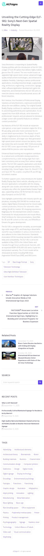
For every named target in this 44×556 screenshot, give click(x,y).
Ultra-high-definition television (15, 272)
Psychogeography (9, 522)
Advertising (7, 449)
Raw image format (20, 262)
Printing (6, 517)
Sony (32, 262)
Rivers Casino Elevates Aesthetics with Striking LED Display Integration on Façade (30, 346)
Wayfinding (7, 537)
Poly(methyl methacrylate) (21, 512)
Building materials (9, 459)
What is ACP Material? (9, 403)
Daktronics (7, 469)
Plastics (6, 512)
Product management (20, 517)
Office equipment (28, 508)
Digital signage (8, 474)
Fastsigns (6, 483)
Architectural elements (22, 449)
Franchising (29, 483)
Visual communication (22, 532)
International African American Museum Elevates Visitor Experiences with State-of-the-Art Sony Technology (29, 359)
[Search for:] (19, 382)
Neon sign (20, 503)
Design (16, 469)
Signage (22, 522)
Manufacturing (8, 498)
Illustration (21, 488)
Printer (36, 512)
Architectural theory (10, 454)
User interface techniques (13, 276)
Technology (7, 527)
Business (23, 459)
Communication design (12, 464)
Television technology (12, 267)
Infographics (33, 488)
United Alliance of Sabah (24, 527)
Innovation (20, 493)
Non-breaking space (10, 508)
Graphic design (8, 488)
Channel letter (35, 459)
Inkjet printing (8, 493)
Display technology (24, 474)
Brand (36, 454)
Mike (6, 30)
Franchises (17, 483)
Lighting (30, 493)
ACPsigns (15, 551)
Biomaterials (26, 454)
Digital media (28, 469)
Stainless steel (34, 522)
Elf (9, 262)
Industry (14, 30)
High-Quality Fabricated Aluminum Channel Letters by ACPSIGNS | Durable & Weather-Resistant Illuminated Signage (20, 424)
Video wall (7, 532)
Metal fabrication (23, 498)
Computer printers (31, 464)
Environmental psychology (24, 478)
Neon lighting (8, 503)
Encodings (7, 478)
